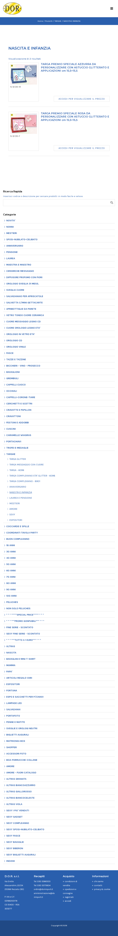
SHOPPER (11, 747)
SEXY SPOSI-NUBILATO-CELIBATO (25, 829)
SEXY (12, 514)
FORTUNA (11, 690)
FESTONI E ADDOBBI (17, 422)
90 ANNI (11, 589)
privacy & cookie (102, 889)
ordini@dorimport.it (43, 889)
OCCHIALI (11, 390)
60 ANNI (11, 570)
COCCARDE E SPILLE (17, 526)
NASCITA (11, 652)
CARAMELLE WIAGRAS (18, 435)
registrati (69, 897)
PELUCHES (12, 602)
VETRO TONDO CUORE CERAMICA (25, 315)
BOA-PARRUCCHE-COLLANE (21, 759)
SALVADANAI (13, 709)
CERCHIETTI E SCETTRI (19, 403)
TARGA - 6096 (16, 470)
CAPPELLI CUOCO (16, 384)
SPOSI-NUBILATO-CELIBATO (21, 239)
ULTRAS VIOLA (14, 804)
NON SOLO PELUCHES (18, 608)
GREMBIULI (12, 378)
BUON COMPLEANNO (17, 538)
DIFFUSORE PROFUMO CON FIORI (24, 277)
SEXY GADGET (14, 816)
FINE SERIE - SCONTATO (19, 627)
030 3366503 (43, 881)
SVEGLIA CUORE (15, 289)
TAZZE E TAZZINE (16, 359)
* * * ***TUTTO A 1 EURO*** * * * (23, 639)
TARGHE (10, 454)
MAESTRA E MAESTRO (18, 264)
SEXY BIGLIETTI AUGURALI (21, 854)
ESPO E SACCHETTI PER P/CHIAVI (24, 696)
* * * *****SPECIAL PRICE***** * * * (25, 614)
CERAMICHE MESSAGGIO (20, 270)
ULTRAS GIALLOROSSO (19, 791)
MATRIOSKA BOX (15, 740)
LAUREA (10, 258)
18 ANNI (10, 545)
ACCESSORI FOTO (16, 753)
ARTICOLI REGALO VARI (19, 677)
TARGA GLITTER (17, 459)
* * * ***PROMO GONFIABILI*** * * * (25, 621)
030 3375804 (44, 885)
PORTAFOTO (13, 715)
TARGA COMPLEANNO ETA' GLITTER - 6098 (32, 475)
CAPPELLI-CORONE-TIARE (20, 397)
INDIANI (10, 860)
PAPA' (9, 671)
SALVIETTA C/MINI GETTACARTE (24, 302)
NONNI (10, 226)
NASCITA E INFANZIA (20, 492)
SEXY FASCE (13, 835)
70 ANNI (11, 576)
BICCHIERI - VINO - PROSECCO (23, 365)
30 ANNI (11, 551)
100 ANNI (11, 595)
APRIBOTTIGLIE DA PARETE (21, 308)
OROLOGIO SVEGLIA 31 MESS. (22, 283)
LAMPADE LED (14, 703)
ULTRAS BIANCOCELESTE (20, 797)
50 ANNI (11, 564)
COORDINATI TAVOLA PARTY (22, 532)
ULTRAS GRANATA (16, 778)
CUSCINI (11, 428)
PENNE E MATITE (15, 722)
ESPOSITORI (15, 520)
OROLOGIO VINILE (16, 346)
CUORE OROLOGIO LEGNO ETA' (23, 327)
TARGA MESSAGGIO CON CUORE (26, 464)
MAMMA (10, 665)
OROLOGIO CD (14, 340)
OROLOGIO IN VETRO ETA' (20, 334)
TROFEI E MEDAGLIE (17, 447)
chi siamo (98, 881)
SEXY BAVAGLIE (15, 842)
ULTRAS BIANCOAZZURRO (20, 785)
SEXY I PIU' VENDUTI (17, 810)
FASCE (10, 353)
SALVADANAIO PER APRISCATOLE (24, 296)
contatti (98, 885)
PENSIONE (12, 252)
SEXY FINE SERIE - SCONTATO (23, 633)
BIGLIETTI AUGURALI (17, 734)
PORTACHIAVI (13, 441)
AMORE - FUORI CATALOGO (21, 772)
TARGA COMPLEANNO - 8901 (24, 481)
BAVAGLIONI (13, 372)
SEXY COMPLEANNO (17, 823)
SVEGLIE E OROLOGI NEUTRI (21, 728)
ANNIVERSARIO (14, 245)
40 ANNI (11, 557)
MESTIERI (11, 233)
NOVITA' (10, 220)
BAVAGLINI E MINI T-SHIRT (20, 658)
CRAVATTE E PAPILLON (18, 409)
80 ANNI (11, 583)
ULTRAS (10, 646)
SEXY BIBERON (14, 848)
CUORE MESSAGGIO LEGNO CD (23, 321)
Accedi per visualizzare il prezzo (82, 98)
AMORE (13, 508)
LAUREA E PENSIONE (20, 497)
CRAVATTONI (13, 416)
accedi (68, 901)
